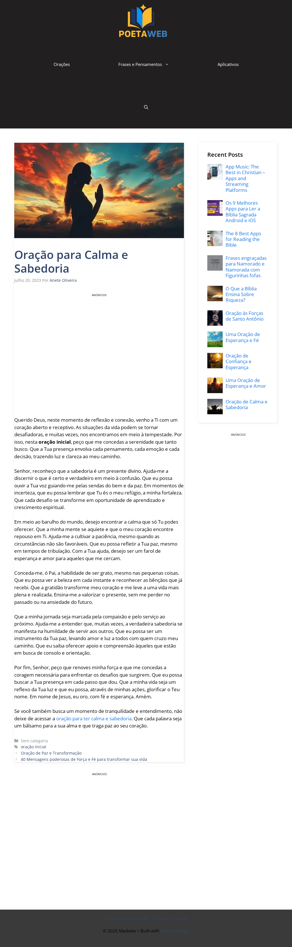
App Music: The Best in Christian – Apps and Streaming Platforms (245, 178)
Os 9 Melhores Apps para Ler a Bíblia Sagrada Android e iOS (243, 212)
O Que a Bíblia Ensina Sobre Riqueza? (241, 294)
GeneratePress (175, 931)
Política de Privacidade (127, 918)
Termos (160, 918)
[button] (146, 107)
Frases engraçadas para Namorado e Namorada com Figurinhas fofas (246, 267)
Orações (62, 64)
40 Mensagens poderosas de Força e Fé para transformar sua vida (84, 759)
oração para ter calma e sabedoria (93, 718)
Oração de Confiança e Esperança (239, 361)
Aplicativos (228, 64)
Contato (180, 918)
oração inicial (33, 746)
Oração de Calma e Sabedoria (246, 404)
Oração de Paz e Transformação (51, 753)
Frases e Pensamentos (140, 64)
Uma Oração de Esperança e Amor (246, 383)
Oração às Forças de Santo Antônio (244, 316)
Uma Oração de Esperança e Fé (243, 337)
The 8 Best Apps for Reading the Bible (243, 239)
